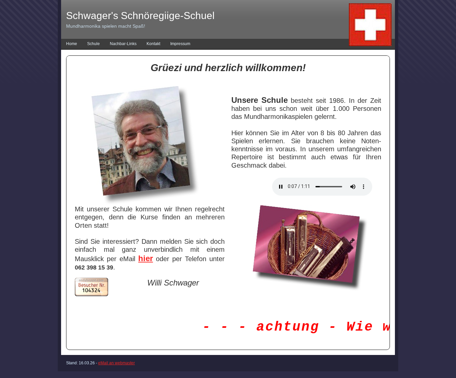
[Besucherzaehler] (91, 295)
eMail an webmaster (116, 363)
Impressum (180, 43)
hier (145, 258)
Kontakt (153, 43)
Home (71, 43)
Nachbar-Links (123, 43)
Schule (93, 43)
